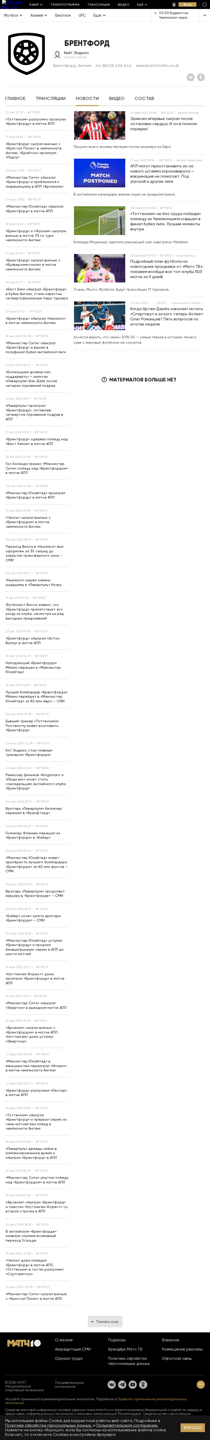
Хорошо (193, 1427)
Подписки (116, 1340)
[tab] (15, 99)
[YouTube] (133, 1385)
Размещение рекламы (182, 1349)
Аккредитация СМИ (73, 1349)
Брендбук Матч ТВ (125, 1349)
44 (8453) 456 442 (113, 65)
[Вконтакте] (191, 77)
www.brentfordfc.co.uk (157, 65)
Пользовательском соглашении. (127, 1425)
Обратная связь (177, 1358)
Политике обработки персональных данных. (48, 1425)
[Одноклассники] (201, 77)
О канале (64, 1340)
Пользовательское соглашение (69, 1384)
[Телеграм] (122, 1385)
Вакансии (170, 1340)
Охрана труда (68, 1358)
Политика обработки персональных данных (129, 1361)
